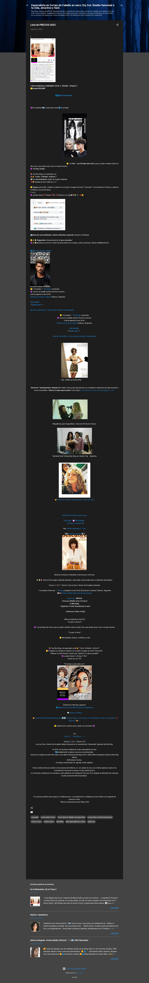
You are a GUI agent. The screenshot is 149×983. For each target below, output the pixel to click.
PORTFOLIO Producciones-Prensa (74, 515)
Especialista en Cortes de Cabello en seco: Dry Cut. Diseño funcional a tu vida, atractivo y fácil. (72, 6)
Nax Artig (60, 822)
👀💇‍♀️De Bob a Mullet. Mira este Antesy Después (74, 593)
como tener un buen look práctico (100, 817)
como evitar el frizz (48, 817)
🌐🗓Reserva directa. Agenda (40, 251)
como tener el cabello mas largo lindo (71, 817)
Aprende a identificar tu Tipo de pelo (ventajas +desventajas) (52, 310)
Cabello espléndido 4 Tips (76, 529)
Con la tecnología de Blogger (75, 969)
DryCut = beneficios (39, 915)
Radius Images (80, 973)
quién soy (91, 822)
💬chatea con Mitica (74, 713)
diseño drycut (49, 822)
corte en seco (36, 822)
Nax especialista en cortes (75, 822)
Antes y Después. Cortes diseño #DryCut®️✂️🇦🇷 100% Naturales (59, 940)
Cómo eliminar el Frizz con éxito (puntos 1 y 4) (97, 390)
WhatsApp (47, 289)
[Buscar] (121, 6)
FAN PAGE (68, 521)
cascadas (34, 817)
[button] (117, 25)
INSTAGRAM (35, 302)
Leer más (114, 908)
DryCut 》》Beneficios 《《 (74, 736)
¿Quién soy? (71, 598)
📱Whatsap (60, 590)
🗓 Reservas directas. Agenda (40, 297)
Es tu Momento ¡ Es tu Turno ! (43, 889)
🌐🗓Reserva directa (63, 95)
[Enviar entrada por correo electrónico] (31, 813)
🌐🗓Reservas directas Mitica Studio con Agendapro (74, 708)
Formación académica (75, 523)
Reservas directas (74, 534)
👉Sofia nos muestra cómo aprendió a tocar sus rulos (74, 500)
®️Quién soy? (36, 305)
